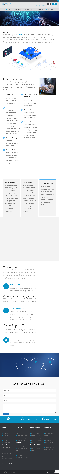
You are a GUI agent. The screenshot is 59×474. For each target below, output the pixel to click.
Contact (5, 440)
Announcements (6, 442)
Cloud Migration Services (22, 435)
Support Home (6, 431)
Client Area (5, 435)
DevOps (20, 34)
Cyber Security (20, 455)
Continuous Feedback (29, 121)
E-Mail (4, 393)
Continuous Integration (12, 108)
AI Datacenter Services (35, 448)
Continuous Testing (29, 109)
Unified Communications (22, 457)
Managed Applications (36, 431)
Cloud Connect (48, 431)
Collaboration (9, 94)
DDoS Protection (48, 440)
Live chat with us (51, 419)
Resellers (5, 438)
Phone (4, 398)
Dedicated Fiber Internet (50, 438)
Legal (40, 472)
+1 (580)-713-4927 (32, 419)
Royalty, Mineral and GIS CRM (21, 449)
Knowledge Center (7, 433)
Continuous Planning (11, 138)
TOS (44, 472)
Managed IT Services (35, 435)
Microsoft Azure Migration (22, 438)
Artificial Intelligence (15, 338)
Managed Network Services (36, 440)
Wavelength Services (49, 445)
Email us (13, 419)
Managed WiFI (34, 442)
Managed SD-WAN (49, 442)
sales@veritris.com (7, 466)
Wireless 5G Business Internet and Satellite (49, 448)
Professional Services (35, 453)
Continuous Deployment (12, 150)
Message (5, 403)
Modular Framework (15, 284)
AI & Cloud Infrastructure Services (21, 432)
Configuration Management (17, 308)
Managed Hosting (35, 433)
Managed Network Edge (36, 438)
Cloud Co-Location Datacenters (48, 434)
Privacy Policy (49, 472)
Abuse (55, 472)
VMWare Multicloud (21, 440)
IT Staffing (33, 450)
